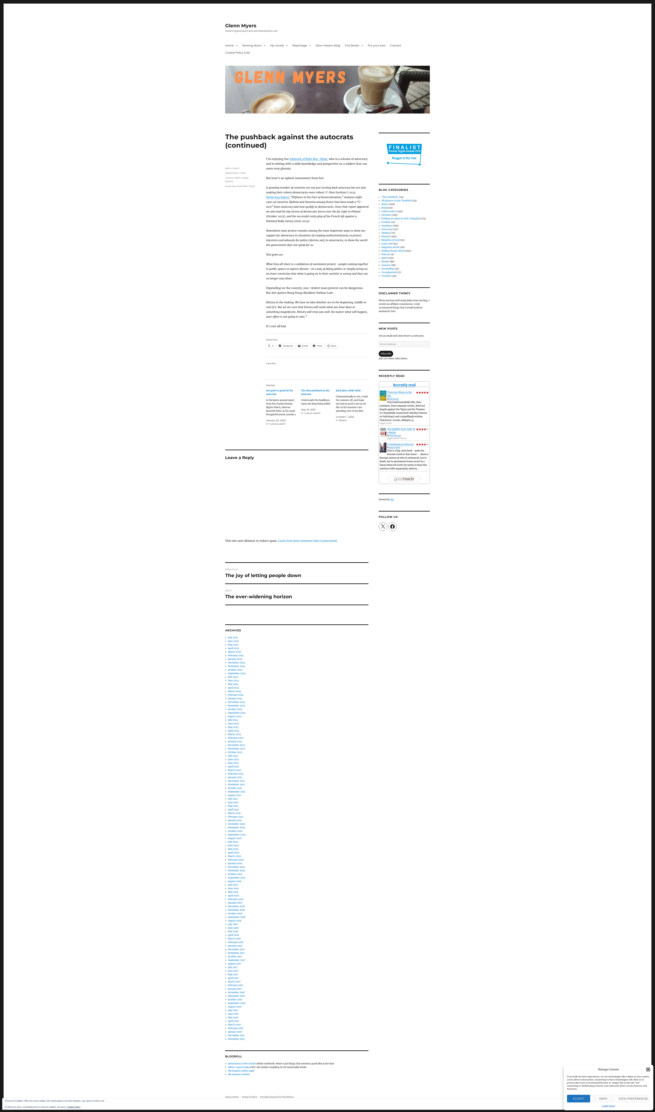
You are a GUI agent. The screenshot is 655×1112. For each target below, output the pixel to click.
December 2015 (236, 1035)
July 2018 (233, 924)
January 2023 (235, 741)
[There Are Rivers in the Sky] (383, 396)
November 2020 (236, 827)
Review (229, 181)
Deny (603, 1098)
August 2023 (234, 716)
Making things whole (393, 250)
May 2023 (233, 727)
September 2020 (237, 834)
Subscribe (386, 353)
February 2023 (235, 737)
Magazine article (390, 247)
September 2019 (236, 877)
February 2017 (235, 985)
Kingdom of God (390, 240)
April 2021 (233, 809)
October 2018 (235, 913)
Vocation (386, 275)
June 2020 (233, 845)
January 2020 (235, 863)
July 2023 (233, 720)
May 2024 (233, 684)
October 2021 (235, 788)
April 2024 (233, 687)
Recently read (404, 385)
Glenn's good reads (238, 1067)
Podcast (385, 254)
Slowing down (252, 45)
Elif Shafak (394, 399)
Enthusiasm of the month (242, 1063)
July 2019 (233, 884)
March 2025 (234, 651)
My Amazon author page (241, 1070)
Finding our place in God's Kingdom (401, 218)
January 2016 (235, 1031)
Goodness (386, 225)
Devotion (386, 215)
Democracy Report (277, 197)
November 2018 (236, 910)
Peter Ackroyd (395, 436)
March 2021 (234, 813)
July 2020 (233, 841)
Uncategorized (389, 272)
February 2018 (235, 942)
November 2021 (236, 784)
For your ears (376, 45)
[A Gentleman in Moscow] (383, 448)
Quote (245, 177)
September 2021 (236, 791)
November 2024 (236, 666)
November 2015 (236, 1039)
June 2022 (233, 759)
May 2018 (233, 931)
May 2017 (233, 974)
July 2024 (233, 677)
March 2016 (234, 1024)
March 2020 (234, 856)
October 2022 (235, 752)
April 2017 (233, 978)
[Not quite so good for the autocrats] (283, 407)
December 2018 (236, 906)
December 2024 (236, 662)
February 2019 (235, 899)
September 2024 (237, 673)
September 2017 (236, 960)
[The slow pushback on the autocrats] (318, 402)
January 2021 (235, 820)
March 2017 (234, 981)
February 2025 (236, 655)
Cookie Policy (608, 1106)
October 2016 (235, 999)
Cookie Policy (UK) (237, 52)
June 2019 (233, 888)
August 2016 (234, 1006)
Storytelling (387, 268)
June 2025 (233, 641)
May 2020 (233, 849)
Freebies (386, 222)
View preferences (633, 1098)
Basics (384, 204)
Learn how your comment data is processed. (307, 540)
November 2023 (236, 705)
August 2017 (234, 963)
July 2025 (233, 637)
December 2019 (236, 867)
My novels (277, 45)
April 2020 (233, 852)
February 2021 (235, 816)
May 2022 (233, 763)
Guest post (387, 229)
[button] (648, 1069)
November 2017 (236, 953)
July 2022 (233, 755)
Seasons (385, 265)
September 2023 (236, 712)
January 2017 (235, 988)
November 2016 (236, 996)
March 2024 (234, 691)
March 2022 (234, 770)
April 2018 (233, 935)
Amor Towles (394, 447)
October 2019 (235, 874)
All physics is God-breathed (396, 200)
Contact (395, 45)
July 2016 (233, 1010)
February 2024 (236, 694)
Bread (384, 207)
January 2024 (235, 698)
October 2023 (235, 709)
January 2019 (235, 902)
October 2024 (235, 669)
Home (229, 45)
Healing (385, 232)
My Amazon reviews (239, 1074)
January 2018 (235, 945)
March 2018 (234, 938)
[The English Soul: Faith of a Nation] (383, 432)
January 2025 (235, 659)
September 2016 (236, 1003)
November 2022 (236, 748)
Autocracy (230, 186)
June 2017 (233, 970)
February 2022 (236, 773)
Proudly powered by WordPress (277, 1097)
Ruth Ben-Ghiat (246, 186)
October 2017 (235, 956)
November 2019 (236, 870)
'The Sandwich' (390, 197)
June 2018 (233, 927)
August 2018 (234, 920)
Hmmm (385, 236)
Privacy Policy (249, 1097)
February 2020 (236, 859)
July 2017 (233, 967)
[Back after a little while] (353, 405)
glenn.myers (232, 168)
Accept (578, 1098)
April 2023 (233, 730)
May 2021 (233, 806)
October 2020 (235, 831)
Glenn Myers (240, 26)
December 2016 (236, 992)
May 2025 (233, 644)
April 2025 (233, 648)
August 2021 (234, 795)
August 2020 (235, 838)
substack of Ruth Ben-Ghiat (308, 159)
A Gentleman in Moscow (400, 444)
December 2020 (236, 824)
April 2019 (233, 895)
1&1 (392, 499)
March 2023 (234, 734)
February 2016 (235, 1028)
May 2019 (233, 892)
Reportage (299, 45)
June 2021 (233, 802)
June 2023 (233, 723)
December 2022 (236, 745)
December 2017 (236, 949)
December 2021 (236, 781)
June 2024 (233, 680)
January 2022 (235, 777)
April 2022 (233, 766)
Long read (386, 243)
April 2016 (233, 1021)
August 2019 (234, 881)
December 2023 (236, 702)
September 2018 (236, 917)
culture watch (233, 177)
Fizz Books (352, 45)
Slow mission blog (328, 45)
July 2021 (233, 798)
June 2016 (233, 1013)
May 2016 (233, 1017)
